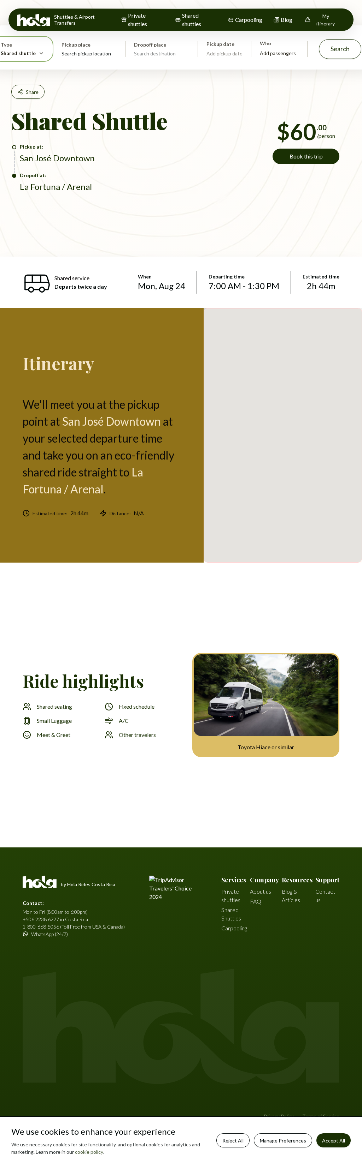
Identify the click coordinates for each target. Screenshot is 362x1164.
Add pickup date (224, 53)
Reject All (233, 1141)
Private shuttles (137, 19)
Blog (286, 19)
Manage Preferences (283, 1141)
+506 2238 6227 (41, 919)
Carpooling (248, 19)
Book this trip (306, 156)
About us (260, 891)
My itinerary (325, 19)
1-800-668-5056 (41, 927)
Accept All (333, 1141)
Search (340, 49)
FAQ (255, 901)
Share (32, 92)
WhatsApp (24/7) (49, 934)
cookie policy (89, 1152)
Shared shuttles (191, 19)
